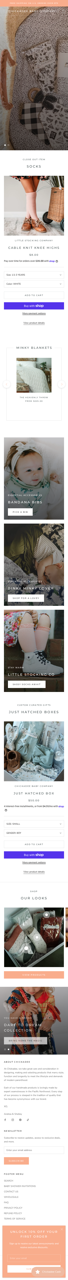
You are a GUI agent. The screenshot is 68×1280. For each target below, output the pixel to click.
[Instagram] (13, 1119)
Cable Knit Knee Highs (34, 248)
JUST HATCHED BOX (34, 793)
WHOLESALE (11, 1197)
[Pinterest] (20, 1119)
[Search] (57, 11)
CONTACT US (11, 1191)
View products (33, 975)
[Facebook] (5, 1119)
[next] (61, 384)
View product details (34, 322)
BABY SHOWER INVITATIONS (20, 1186)
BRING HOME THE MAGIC (25, 1039)
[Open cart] (63, 11)
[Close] (62, 1229)
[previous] (6, 384)
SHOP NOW (16, 135)
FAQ (6, 1202)
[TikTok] (28, 1119)
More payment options (34, 313)
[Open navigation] (4, 11)
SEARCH (8, 1180)
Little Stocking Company (34, 240)
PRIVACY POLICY (13, 1207)
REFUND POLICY (13, 1213)
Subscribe (16, 1161)
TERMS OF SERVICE (14, 1218)
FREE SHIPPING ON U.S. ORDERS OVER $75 (34, 3)
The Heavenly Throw (34, 397)
